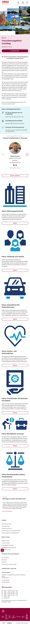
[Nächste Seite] (27, 154)
